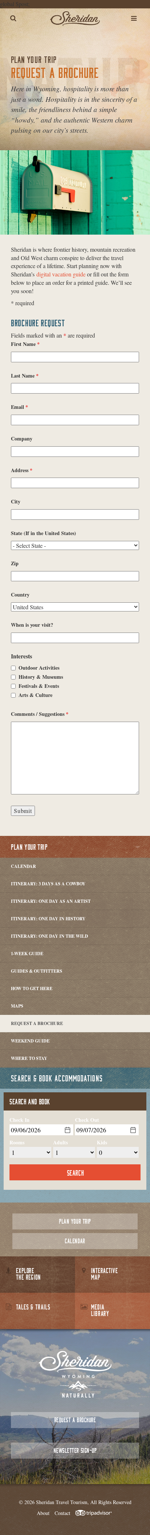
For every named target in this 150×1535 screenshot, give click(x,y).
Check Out (87, 1120)
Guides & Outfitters (36, 971)
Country (20, 594)
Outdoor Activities (39, 667)
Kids (102, 1142)
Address (21, 470)
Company (21, 438)
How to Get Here (31, 988)
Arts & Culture (35, 695)
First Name (25, 344)
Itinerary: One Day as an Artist (51, 901)
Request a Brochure (37, 1023)
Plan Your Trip (29, 846)
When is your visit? (32, 625)
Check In (19, 1120)
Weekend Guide (30, 1041)
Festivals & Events (39, 686)
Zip (15, 563)
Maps (17, 1006)
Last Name (25, 375)
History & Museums (41, 677)
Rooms (16, 1142)
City (15, 501)
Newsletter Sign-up (75, 1450)
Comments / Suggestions (39, 714)
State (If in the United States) (43, 533)
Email (19, 407)
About (43, 1513)
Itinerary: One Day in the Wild (49, 936)
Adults (60, 1142)
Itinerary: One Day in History (48, 919)
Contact (62, 1513)
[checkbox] (13, 668)
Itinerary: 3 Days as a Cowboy (48, 884)
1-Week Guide (27, 953)
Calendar (23, 866)
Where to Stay (29, 1058)
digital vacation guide (61, 274)
